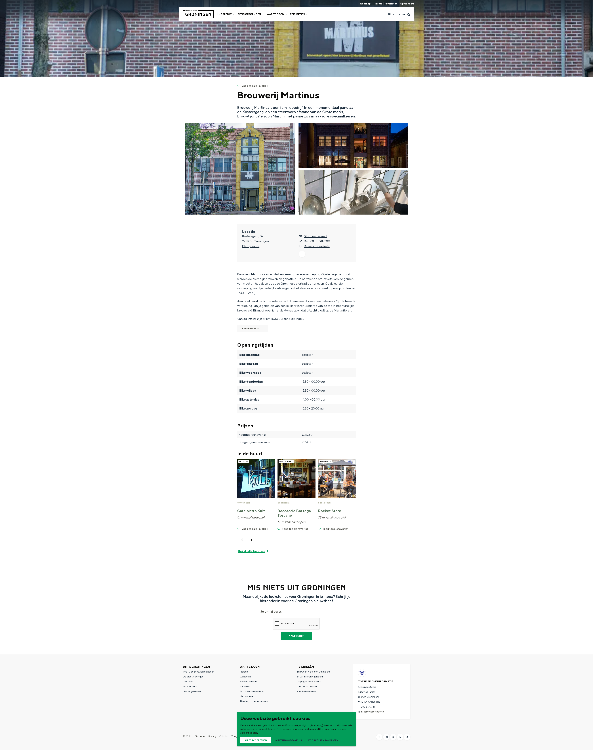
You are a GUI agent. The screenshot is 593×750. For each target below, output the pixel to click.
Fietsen (244, 671)
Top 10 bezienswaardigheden (198, 671)
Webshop (365, 3)
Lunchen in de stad (306, 686)
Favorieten (391, 3)
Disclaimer (199, 736)
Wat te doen (250, 666)
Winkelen (245, 686)
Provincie (188, 681)
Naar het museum (306, 691)
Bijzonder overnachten (252, 691)
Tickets (377, 3)
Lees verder (249, 328)
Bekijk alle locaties (251, 551)
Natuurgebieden (192, 691)
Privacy (212, 736)
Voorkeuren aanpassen (323, 740)
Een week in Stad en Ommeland (313, 671)
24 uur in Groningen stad (309, 676)
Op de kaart (407, 3)
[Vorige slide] (242, 540)
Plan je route (250, 246)
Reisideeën (305, 666)
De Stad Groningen (193, 676)
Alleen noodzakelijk (288, 740)
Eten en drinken (248, 681)
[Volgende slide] (251, 540)
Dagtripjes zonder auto (308, 681)
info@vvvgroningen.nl (372, 711)
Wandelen (245, 676)
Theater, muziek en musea (254, 701)
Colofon (223, 736)
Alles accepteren (255, 740)
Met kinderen (247, 696)
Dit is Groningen (196, 666)
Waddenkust (190, 686)
